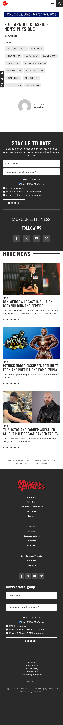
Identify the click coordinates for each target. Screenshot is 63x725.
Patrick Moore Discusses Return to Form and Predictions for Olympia (31, 367)
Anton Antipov (14, 56)
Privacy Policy (31, 668)
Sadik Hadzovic (31, 78)
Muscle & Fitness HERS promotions (23, 191)
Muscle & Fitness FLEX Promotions (23, 195)
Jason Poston (13, 63)
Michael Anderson (34, 70)
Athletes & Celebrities (31, 506)
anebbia (12, 35)
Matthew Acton (14, 70)
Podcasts (31, 540)
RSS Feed (31, 545)
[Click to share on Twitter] (2, 79)
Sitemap (31, 565)
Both (23, 184)
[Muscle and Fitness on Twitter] (26, 238)
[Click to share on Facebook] (2, 73)
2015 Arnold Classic (16, 48)
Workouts (31, 497)
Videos (31, 531)
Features (31, 511)
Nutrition (31, 502)
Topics (31, 526)
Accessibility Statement (31, 674)
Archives (31, 560)
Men (31, 184)
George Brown (49, 56)
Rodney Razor (13, 78)
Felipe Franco (32, 56)
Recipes (31, 516)
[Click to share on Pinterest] (2, 84)
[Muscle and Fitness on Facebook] (16, 238)
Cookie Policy (31, 671)
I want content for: (31, 179)
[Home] (5, 5)
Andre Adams (37, 48)
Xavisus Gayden (14, 85)
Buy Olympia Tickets (31, 556)
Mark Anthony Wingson (35, 63)
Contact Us (31, 663)
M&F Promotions (14, 188)
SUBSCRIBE (14, 203)
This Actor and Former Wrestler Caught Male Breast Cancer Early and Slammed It (30, 433)
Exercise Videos (31, 536)
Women (40, 184)
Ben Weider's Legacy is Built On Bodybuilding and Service (28, 303)
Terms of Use (31, 666)
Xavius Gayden (33, 85)
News (5, 298)
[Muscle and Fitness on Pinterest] (46, 238)
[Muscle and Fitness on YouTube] (36, 238)
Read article (11, 319)
